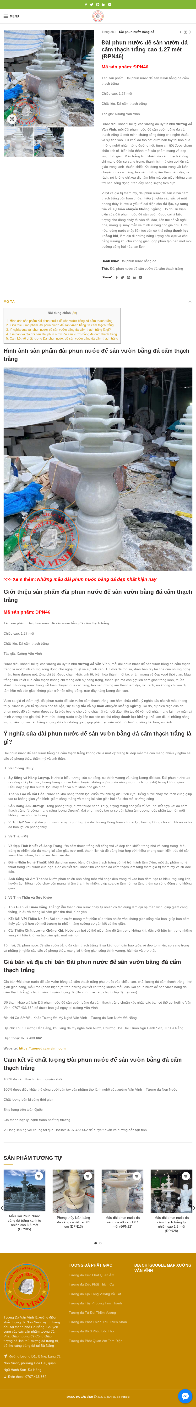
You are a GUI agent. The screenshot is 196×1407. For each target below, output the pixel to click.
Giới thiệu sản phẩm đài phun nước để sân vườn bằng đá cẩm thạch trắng (60, 325)
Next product (190, 32)
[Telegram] (110, 4)
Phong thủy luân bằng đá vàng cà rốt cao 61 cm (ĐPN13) (73, 1222)
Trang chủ (108, 32)
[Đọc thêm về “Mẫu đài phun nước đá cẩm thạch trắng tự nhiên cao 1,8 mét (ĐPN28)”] (186, 1176)
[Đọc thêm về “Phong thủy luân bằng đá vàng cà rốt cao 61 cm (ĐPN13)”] (88, 1176)
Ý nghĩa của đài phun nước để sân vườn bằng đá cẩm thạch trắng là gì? (58, 329)
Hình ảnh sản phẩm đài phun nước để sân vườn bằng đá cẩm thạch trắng (59, 321)
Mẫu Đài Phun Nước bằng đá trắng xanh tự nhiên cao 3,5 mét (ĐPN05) (24, 1222)
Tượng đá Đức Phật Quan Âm (91, 1275)
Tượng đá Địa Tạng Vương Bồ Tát (95, 1294)
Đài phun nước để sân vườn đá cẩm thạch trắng (146, 268)
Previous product (180, 32)
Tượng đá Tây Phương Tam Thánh (95, 1303)
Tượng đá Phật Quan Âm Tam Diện (95, 1341)
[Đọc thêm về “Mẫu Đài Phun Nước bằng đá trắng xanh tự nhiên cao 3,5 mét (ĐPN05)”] (39, 1176)
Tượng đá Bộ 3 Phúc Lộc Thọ (91, 1331)
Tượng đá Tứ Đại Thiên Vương (92, 1312)
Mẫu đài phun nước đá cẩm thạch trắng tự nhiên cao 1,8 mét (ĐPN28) (171, 1224)
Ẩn (74, 313)
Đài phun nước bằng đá (136, 32)
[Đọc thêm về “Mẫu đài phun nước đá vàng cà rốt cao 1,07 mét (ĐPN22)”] (137, 1176)
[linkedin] (104, 4)
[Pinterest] (98, 4)
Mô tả (9, 301)
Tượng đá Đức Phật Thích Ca (91, 1284)
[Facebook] (85, 4)
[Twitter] (91, 4)
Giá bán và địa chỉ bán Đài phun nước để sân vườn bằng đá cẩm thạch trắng (61, 334)
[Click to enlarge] (12, 119)
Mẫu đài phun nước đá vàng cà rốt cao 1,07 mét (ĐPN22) (122, 1222)
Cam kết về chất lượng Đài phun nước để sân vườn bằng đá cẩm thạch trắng (62, 338)
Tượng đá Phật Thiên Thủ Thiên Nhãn (98, 1322)
